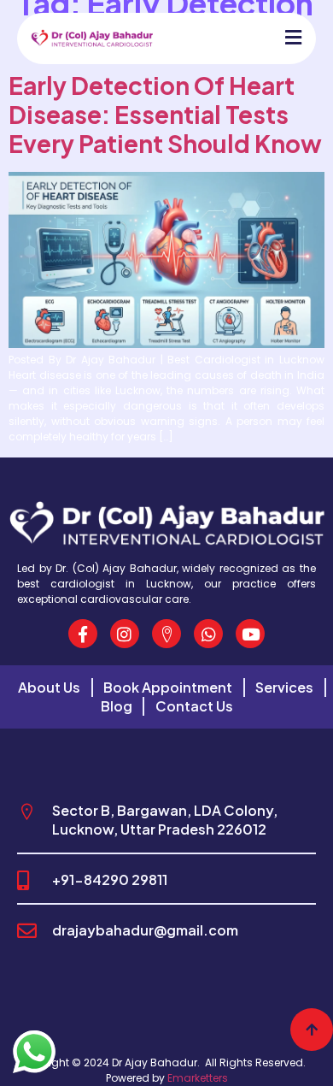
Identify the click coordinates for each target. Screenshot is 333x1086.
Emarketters (197, 1078)
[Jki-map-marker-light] (166, 633)
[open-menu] (285, 38)
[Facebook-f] (82, 633)
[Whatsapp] (208, 633)
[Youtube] (250, 633)
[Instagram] (124, 633)
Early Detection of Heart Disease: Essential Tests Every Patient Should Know (165, 114)
